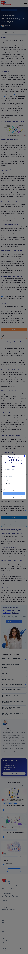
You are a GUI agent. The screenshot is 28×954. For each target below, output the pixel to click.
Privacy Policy (21, 490)
